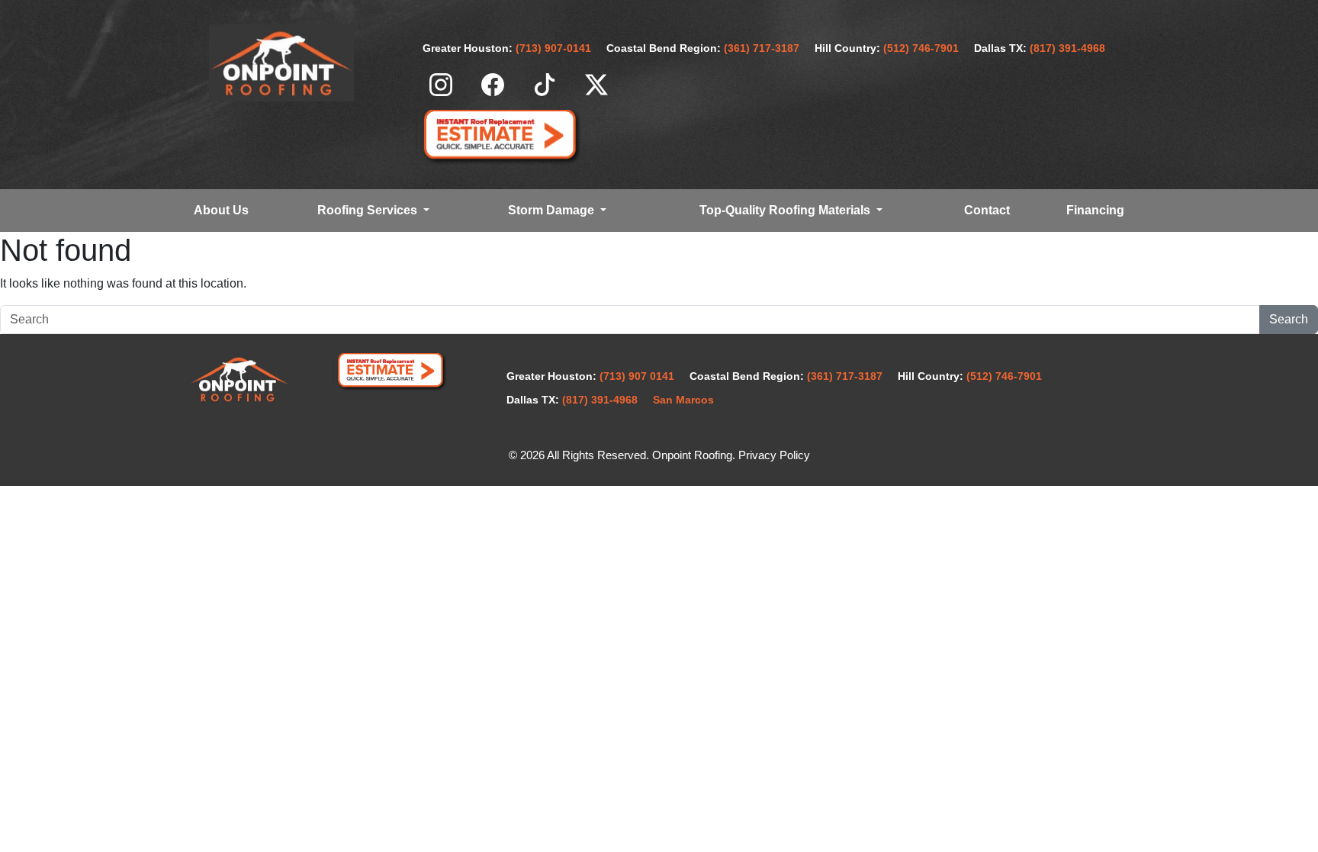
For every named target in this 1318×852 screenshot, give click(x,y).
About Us (221, 210)
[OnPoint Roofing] (281, 62)
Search (1288, 319)
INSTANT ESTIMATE (498, 137)
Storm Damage (552, 210)
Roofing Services (368, 210)
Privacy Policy (774, 455)
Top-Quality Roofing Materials (786, 210)
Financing (1095, 210)
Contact (987, 210)
